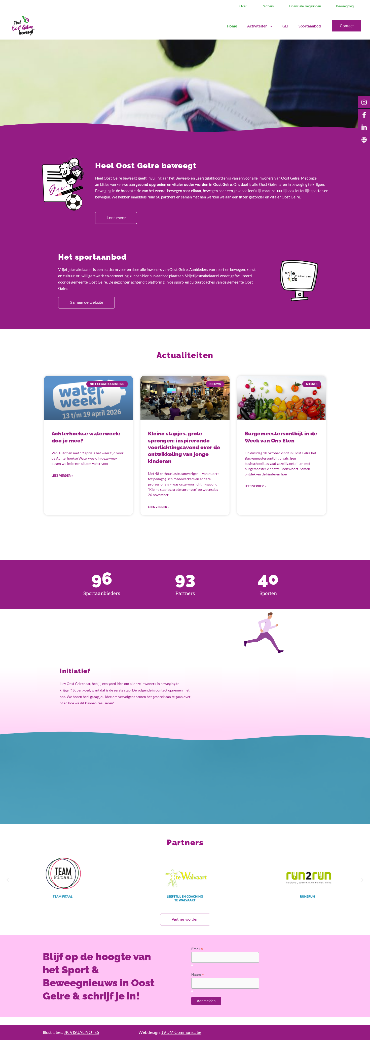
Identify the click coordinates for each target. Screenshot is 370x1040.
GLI (285, 26)
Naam (197, 974)
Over (242, 6)
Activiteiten (257, 26)
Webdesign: (169, 1032)
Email (197, 949)
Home (232, 26)
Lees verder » (62, 475)
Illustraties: (71, 1032)
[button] (270, 26)
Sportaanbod (310, 26)
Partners (268, 6)
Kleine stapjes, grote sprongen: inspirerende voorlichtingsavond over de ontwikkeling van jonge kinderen (184, 447)
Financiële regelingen (305, 6)
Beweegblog (345, 6)
